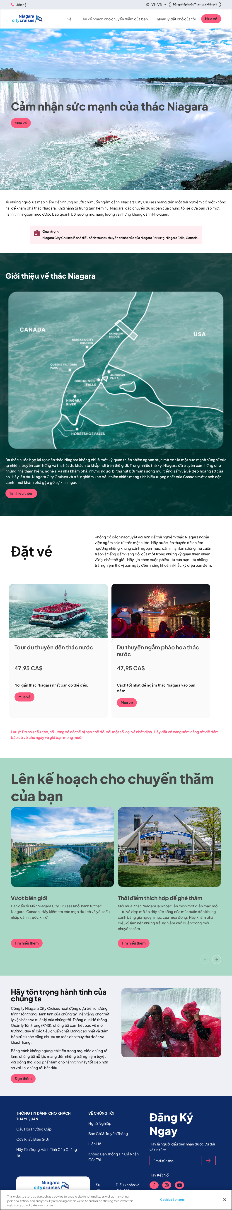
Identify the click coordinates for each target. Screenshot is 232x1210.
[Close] (225, 1200)
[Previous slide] (204, 959)
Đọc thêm (23, 1078)
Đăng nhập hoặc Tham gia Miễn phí (195, 4)
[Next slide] (216, 959)
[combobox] (156, 4)
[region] (116, 1200)
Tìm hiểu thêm (21, 493)
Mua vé (211, 18)
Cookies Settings (172, 1199)
